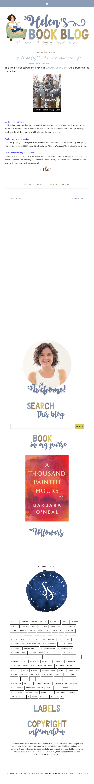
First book (34, 661)
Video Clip (44, 697)
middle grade (73, 670)
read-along (16, 683)
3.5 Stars (44, 622)
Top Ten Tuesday (18, 697)
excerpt (14, 661)
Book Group (70, 635)
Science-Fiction (60, 683)
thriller (73, 692)
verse (34, 697)
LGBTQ (26, 670)
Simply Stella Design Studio (74, 774)
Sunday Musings (61, 688)
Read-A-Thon (69, 679)
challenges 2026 (53, 653)
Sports (49, 688)
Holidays (60, 666)
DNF (53, 657)
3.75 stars (54, 622)
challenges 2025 (36, 653)
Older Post (77, 199)
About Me (24, 626)
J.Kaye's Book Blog (56, 68)
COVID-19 (37, 657)
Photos (53, 53)
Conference (26, 657)
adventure (42, 626)
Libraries (35, 670)
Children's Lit (69, 653)
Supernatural (32, 692)
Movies (14, 675)
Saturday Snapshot (43, 683)
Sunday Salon (17, 692)
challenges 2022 (48, 648)
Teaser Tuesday (47, 692)
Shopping (74, 683)
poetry (40, 679)
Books (14, 639)
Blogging (28, 635)
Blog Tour (70, 631)
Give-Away (15, 666)
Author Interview (18, 631)
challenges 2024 (18, 653)
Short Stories (17, 688)
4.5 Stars (74, 622)
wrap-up (54, 697)
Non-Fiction (47, 675)
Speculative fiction (34, 688)
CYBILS (46, 657)
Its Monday (42, 53)
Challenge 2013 (64, 639)
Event (78, 657)
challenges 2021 (31, 648)
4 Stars (65, 622)
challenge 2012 (48, 639)
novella (58, 675)
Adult (33, 626)
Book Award (40, 635)
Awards (32, 631)
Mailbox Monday (49, 670)
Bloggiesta (16, 635)
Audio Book (55, 626)
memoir (62, 670)
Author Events (69, 626)
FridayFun (46, 661)
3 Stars (34, 622)
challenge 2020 (65, 644)
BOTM (22, 639)
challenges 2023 (65, 648)
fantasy (24, 661)
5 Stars (14, 626)
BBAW (55, 631)
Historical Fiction (45, 666)
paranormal (70, 675)
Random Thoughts (53, 679)
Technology (61, 692)
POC (32, 679)
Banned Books (44, 631)
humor (69, 666)
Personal (15, 679)
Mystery (23, 675)
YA (62, 697)
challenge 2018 (33, 644)
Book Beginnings (55, 635)
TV (28, 697)
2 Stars (14, 622)
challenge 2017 (17, 644)
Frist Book (58, 661)
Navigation (34, 675)
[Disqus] (47, 236)
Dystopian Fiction (65, 657)
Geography (70, 661)
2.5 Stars (24, 622)
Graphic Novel (29, 666)
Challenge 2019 (49, 644)
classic (14, 657)
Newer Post (17, 199)
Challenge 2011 (33, 639)
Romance (28, 683)
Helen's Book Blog (33, 774)
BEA (61, 631)
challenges (16, 648)
